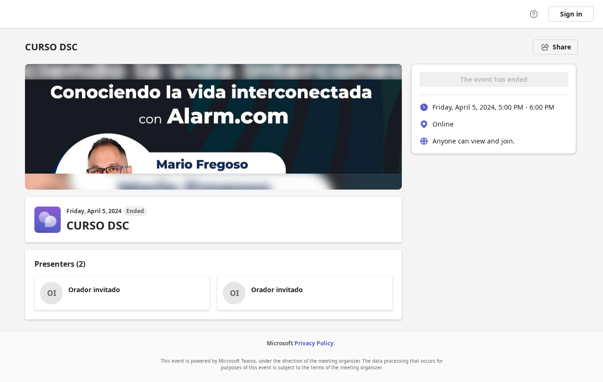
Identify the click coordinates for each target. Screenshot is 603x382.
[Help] (534, 14)
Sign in (571, 13)
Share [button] (562, 46)
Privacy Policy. (314, 343)
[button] (122, 293)
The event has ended (494, 79)
